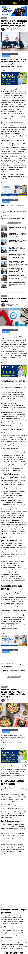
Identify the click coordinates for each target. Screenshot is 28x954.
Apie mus (15, 0)
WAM (14, 207)
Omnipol (12, 205)
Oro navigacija (20, 205)
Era (8, 205)
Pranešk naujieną (8, 0)
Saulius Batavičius (7, 207)
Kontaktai (21, 0)
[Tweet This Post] (6, 56)
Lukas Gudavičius (11, 29)
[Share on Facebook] (6, 54)
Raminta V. (9, 305)
